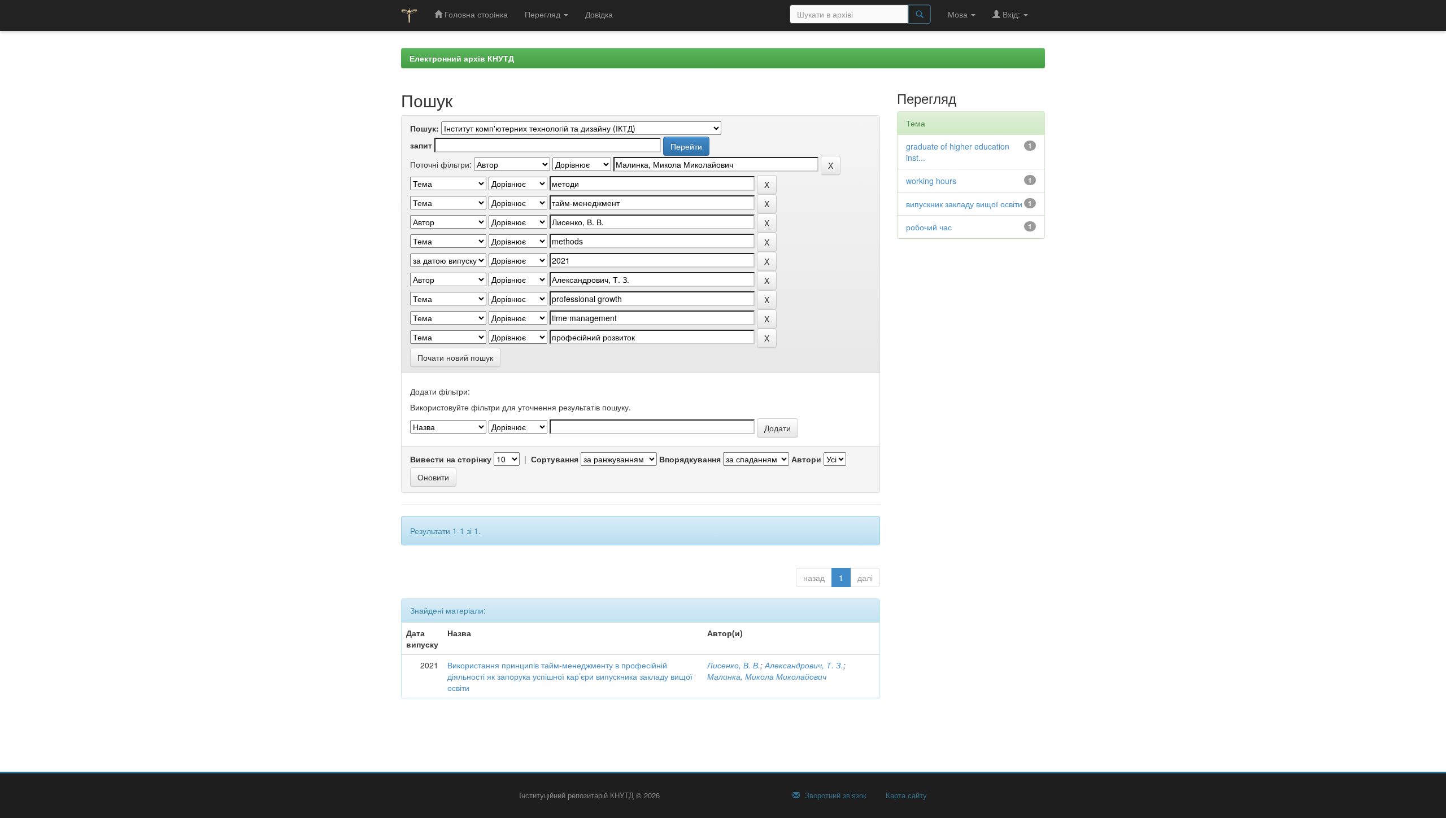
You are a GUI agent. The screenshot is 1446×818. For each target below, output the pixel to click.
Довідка (599, 14)
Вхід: (1011, 14)
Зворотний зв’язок (834, 795)
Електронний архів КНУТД (462, 58)
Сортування (554, 459)
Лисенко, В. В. (733, 665)
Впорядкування (690, 459)
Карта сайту (905, 795)
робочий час (929, 227)
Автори (806, 459)
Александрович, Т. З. (804, 665)
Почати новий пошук (455, 357)
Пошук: (424, 128)
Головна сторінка (475, 14)
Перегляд (544, 14)
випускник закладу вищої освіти (964, 203)
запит (421, 145)
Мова (959, 14)
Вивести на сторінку (450, 459)
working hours (931, 180)
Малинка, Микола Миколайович (766, 676)
